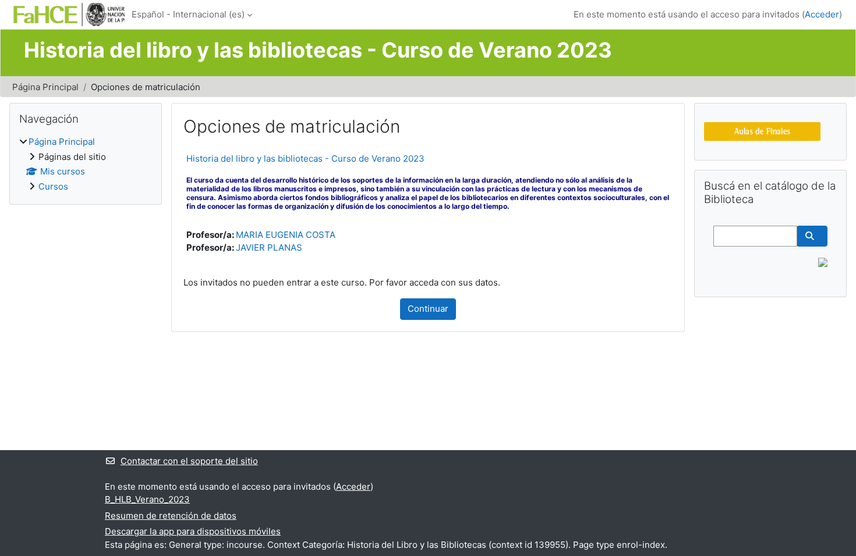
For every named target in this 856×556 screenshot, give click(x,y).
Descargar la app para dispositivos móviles (193, 531)
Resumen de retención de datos (170, 515)
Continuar (428, 308)
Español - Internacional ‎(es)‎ (188, 14)
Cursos (53, 186)
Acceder (822, 14)
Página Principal (45, 86)
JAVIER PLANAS (269, 247)
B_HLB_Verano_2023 (147, 499)
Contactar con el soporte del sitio (189, 460)
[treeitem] (85, 164)
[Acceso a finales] (762, 130)
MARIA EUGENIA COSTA (285, 234)
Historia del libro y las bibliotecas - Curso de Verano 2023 (305, 158)
